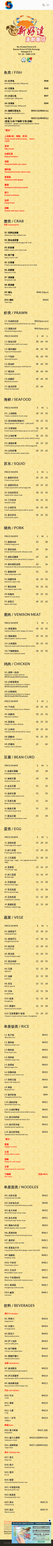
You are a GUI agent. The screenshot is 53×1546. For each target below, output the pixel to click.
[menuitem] (42, 5)
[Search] (42, 5)
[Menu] (47, 5)
